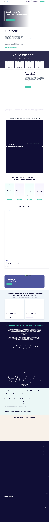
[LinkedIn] (7, 496)
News (42, 3)
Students (39, 3)
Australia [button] (27, 3)
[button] (42, 1)
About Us (5, 3)
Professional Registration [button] (33, 3)
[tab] (24, 394)
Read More (8, 266)
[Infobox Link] (27, 1)
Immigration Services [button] (21, 3)
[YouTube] (10, 496)
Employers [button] (9, 3)
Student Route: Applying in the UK (12, 263)
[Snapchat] (12, 496)
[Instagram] (9, 496)
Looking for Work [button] (14, 3)
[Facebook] (5, 496)
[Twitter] (6, 496)
